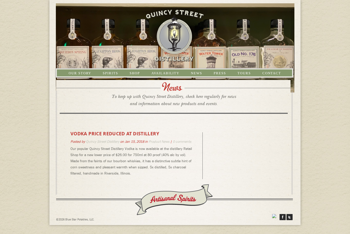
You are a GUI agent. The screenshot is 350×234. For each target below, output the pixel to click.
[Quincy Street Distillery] (175, 59)
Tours (244, 73)
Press (220, 73)
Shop (135, 73)
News (196, 73)
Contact (271, 73)
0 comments (182, 142)
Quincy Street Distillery (102, 142)
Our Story (80, 73)
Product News (159, 142)
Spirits (110, 73)
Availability (165, 73)
